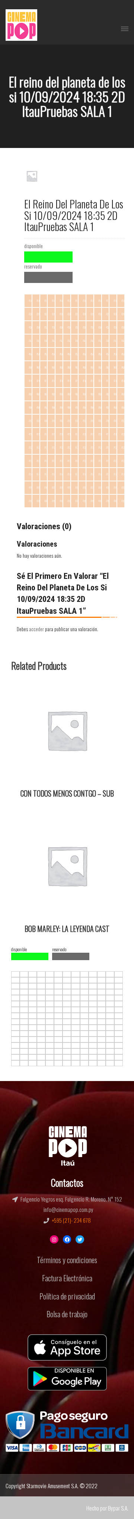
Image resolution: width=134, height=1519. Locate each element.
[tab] (44, 526)
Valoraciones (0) (44, 526)
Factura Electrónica (67, 1278)
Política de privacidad (67, 1296)
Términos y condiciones (67, 1259)
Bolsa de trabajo (67, 1313)
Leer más (25, 688)
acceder (36, 629)
